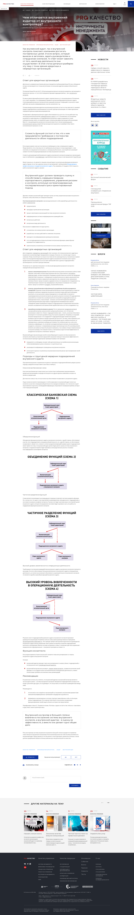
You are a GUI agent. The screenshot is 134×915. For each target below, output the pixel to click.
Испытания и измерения (67, 873)
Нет (76, 757)
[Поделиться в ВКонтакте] (76, 765)
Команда (98, 864)
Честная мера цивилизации (96, 295)
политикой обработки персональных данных (101, 241)
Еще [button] (114, 4)
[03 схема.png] (52, 535)
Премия (84, 868)
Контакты (99, 866)
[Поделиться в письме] (73, 765)
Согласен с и (102, 242)
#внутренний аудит (65, 44)
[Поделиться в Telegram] (79, 765)
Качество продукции (48, 4)
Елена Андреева (95, 285)
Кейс (39, 879)
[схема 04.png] (52, 606)
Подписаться (101, 235)
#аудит (57, 44)
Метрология (83, 4)
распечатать (94, 49)
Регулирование (64, 864)
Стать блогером (100, 871)
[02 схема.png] (52, 472)
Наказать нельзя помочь (33, 834)
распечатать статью (32, 765)
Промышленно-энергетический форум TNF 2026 (101, 204)
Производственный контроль (69, 878)
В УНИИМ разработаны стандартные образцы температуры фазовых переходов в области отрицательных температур (101, 86)
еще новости (101, 115)
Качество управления (27, 4)
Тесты (83, 874)
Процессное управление (45, 869)
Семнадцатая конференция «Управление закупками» (101, 191)
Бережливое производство (46, 866)
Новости (84, 871)
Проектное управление (45, 871)
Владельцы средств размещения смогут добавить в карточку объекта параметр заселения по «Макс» (98, 103)
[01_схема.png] (52, 412)
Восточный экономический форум (101, 178)
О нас (98, 858)
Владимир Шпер (95, 260)
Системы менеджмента (45, 864)
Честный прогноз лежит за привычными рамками (78, 835)
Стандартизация (65, 866)
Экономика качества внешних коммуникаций (55, 835)
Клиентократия (99, 4)
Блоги (83, 865)
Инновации (67, 4)
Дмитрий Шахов (31, 31)
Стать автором (100, 869)
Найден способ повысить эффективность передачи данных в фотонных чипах (100, 70)
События (84, 861)
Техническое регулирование (68, 881)
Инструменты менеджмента (46, 874)
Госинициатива (43, 877)
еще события (101, 214)
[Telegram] (96, 125)
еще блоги (101, 331)
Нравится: (31, 757)
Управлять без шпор (97, 834)
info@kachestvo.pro (46, 896)
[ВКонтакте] (92, 125)
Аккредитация (64, 875)
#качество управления (29, 44)
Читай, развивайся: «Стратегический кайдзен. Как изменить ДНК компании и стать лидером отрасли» (100, 274)
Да (66, 757)
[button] (108, 804)
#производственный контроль (44, 44)
